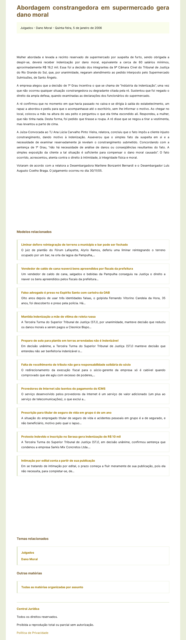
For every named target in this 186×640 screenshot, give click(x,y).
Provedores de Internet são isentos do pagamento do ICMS (63, 388)
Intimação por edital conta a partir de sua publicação (58, 460)
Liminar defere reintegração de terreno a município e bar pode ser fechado (74, 244)
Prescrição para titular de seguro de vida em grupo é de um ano (66, 412)
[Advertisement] (93, 41)
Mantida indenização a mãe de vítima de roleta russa (58, 316)
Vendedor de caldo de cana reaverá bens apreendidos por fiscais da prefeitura (77, 268)
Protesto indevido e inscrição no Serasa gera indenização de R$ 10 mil (71, 436)
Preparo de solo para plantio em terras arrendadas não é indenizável (69, 340)
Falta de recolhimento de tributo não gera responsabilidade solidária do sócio (76, 364)
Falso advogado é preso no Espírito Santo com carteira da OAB (65, 292)
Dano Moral (29, 559)
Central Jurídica (28, 609)
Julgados (27, 552)
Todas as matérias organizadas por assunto (52, 587)
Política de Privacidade (32, 633)
